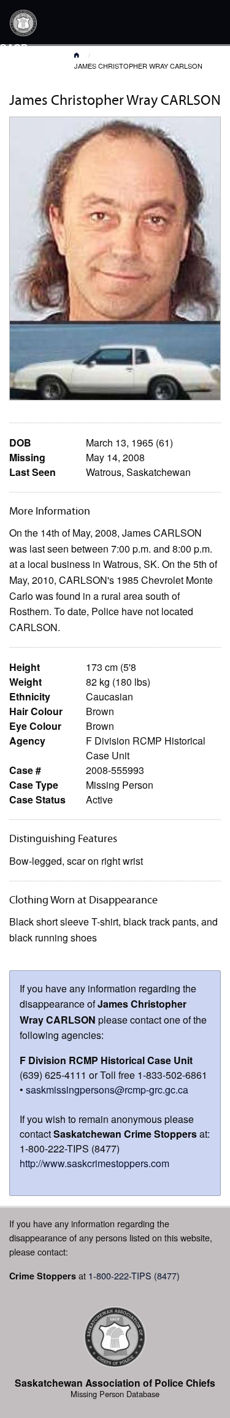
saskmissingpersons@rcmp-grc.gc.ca (107, 1090)
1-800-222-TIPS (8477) (134, 1275)
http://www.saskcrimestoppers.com (94, 1163)
